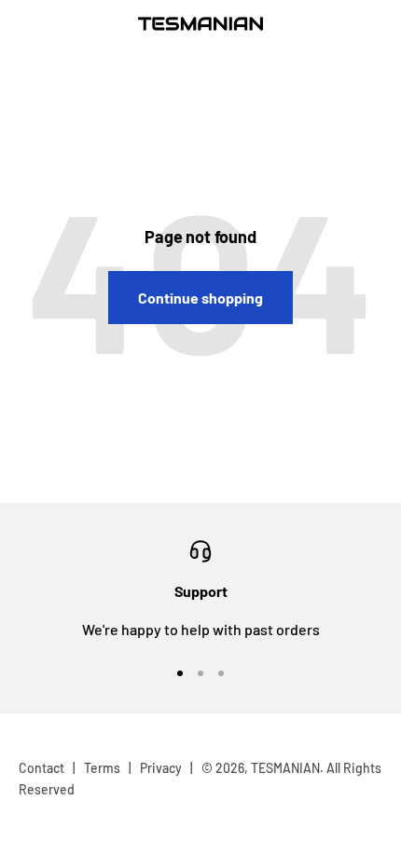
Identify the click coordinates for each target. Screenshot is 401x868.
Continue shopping (200, 297)
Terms (102, 768)
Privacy (161, 768)
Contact (41, 768)
